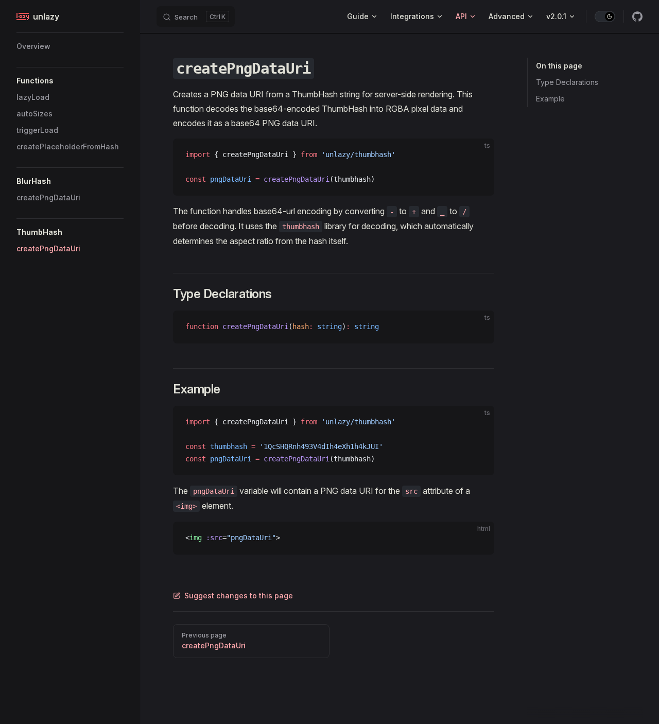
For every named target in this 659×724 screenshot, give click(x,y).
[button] (70, 81)
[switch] (605, 16)
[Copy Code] (477, 155)
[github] (637, 16)
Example (550, 98)
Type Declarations (567, 82)
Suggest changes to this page (238, 595)
